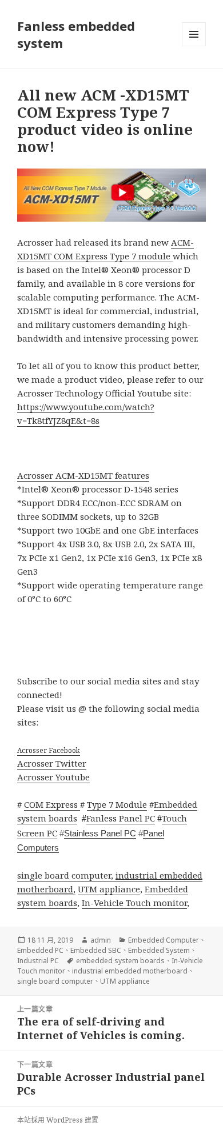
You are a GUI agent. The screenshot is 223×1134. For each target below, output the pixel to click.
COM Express (52, 804)
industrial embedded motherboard (130, 971)
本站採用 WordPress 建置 (57, 1120)
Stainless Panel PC (100, 833)
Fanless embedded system (76, 34)
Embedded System (159, 950)
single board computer (55, 981)
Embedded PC (40, 950)
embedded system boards (120, 960)
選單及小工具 (194, 34)
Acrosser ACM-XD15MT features (83, 475)
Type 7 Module (117, 804)
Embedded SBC (95, 950)
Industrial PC (38, 960)
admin (100, 940)
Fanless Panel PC (120, 818)
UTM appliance (109, 889)
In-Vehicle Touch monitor (134, 902)
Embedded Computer (163, 940)
